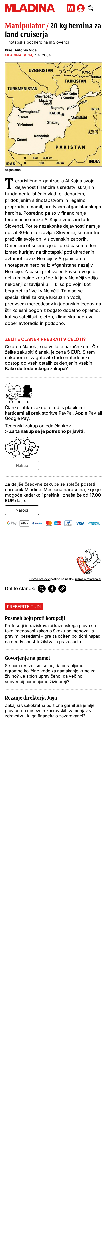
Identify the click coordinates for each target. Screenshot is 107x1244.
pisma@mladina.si (88, 579)
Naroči (22, 510)
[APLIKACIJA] (71, 8)
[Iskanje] (91, 8)
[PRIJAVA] (81, 8)
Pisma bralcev (39, 579)
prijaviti (75, 431)
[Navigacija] (99, 8)
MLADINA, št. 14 (18, 55)
